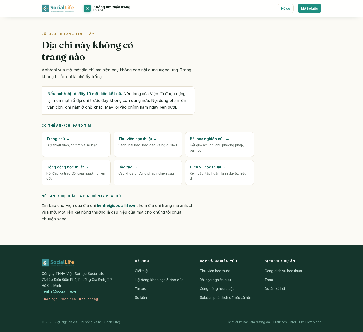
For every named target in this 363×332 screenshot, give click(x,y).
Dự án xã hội (275, 289)
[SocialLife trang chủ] (58, 8)
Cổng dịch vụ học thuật (283, 271)
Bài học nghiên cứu (215, 280)
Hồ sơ (285, 8)
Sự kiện (141, 297)
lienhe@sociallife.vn (117, 205)
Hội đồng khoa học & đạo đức (159, 280)
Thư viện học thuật (215, 271)
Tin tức (140, 289)
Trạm (269, 280)
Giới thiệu (142, 271)
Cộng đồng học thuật (217, 289)
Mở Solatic (309, 8)
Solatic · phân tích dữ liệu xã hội (225, 297)
